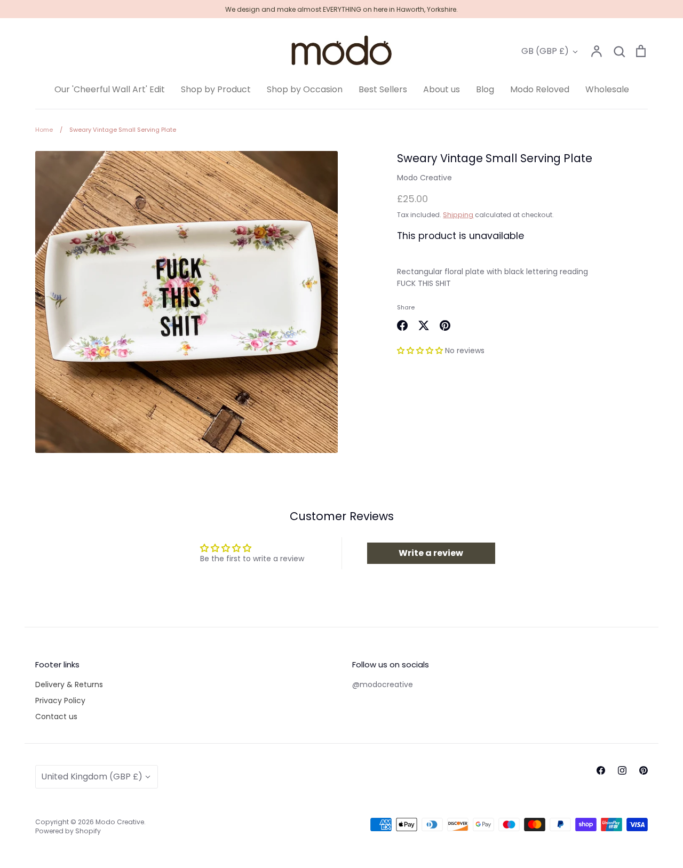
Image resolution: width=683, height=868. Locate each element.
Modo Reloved (539, 89)
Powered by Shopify (68, 830)
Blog (485, 89)
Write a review (431, 553)
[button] (420, 350)
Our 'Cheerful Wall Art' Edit (109, 89)
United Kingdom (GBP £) (91, 776)
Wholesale (607, 89)
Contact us (56, 716)
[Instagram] (622, 770)
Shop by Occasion (305, 89)
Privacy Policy (60, 700)
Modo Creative (424, 177)
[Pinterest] (643, 770)
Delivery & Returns (69, 684)
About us (441, 89)
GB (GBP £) (545, 51)
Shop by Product (216, 89)
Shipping (458, 214)
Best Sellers (383, 89)
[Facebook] (600, 770)
